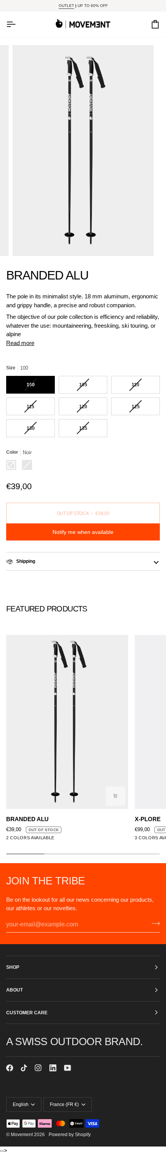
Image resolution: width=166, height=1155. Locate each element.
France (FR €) (64, 1104)
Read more (20, 343)
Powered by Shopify (70, 1134)
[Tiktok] (24, 1067)
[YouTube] (67, 1067)
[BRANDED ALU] (67, 722)
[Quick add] (115, 796)
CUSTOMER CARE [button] (26, 1012)
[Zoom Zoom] (83, 150)
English (21, 1104)
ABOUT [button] (14, 989)
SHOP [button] (12, 967)
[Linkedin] (52, 1067)
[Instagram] (38, 1067)
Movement (22, 1134)
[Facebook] (9, 1067)
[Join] (153, 924)
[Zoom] (27, 242)
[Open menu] (17, 24)
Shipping (25, 561)
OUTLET (66, 5)
